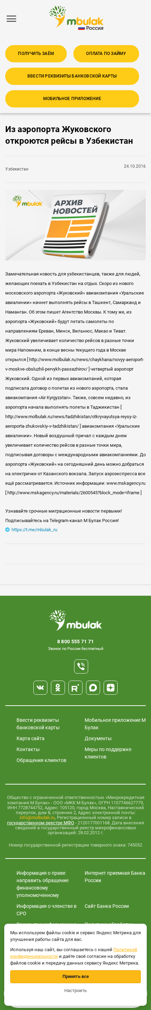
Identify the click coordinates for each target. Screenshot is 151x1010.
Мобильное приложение (72, 98)
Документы (98, 738)
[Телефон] (81, 666)
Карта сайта (31, 738)
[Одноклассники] (58, 688)
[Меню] (11, 18)
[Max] (93, 688)
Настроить (75, 990)
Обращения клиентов (41, 760)
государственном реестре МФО (40, 822)
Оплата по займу (106, 53)
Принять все (76, 976)
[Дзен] (111, 688)
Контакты (28, 749)
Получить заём (36, 53)
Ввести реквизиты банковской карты (72, 76)
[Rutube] (75, 688)
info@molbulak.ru (37, 817)
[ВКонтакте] (40, 688)
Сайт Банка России (107, 906)
